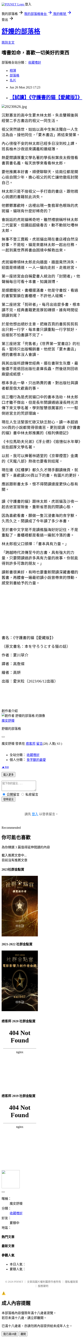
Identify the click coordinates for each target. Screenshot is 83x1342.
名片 (13, 80)
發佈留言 (8, 799)
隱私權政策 (71, 1281)
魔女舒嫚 (8, 720)
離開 (23, 1334)
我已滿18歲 (10, 1334)
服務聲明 (43, 1285)
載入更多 (8, 774)
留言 (39, 743)
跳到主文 (8, 42)
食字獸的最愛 (36, 759)
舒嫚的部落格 (21, 31)
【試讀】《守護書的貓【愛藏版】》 (46, 97)
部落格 (14, 75)
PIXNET (18, 1281)
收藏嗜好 (34, 62)
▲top (5, 767)
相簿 (13, 70)
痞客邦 (30, 743)
